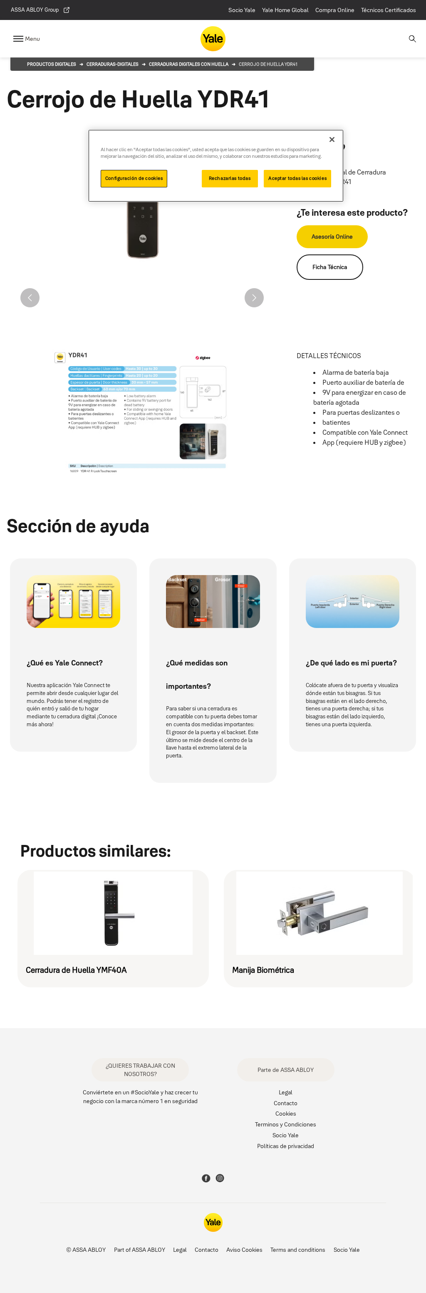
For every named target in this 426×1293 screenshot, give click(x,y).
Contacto (285, 1102)
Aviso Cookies (244, 1249)
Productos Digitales (51, 64)
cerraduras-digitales (113, 64)
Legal (285, 1092)
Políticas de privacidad (285, 1145)
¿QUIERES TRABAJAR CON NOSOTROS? (140, 1069)
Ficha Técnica (329, 267)
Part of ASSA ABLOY (139, 1249)
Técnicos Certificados (388, 10)
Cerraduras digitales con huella (188, 64)
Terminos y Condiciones (285, 1124)
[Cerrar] (332, 139)
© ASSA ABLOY (86, 1249)
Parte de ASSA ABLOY (286, 1069)
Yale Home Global (285, 10)
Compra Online (334, 10)
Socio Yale (241, 10)
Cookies (285, 1113)
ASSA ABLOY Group (35, 9)
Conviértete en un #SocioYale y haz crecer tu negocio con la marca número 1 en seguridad (140, 1096)
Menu (32, 38)
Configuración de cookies (134, 178)
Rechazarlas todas (230, 178)
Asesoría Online (332, 236)
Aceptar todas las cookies (297, 178)
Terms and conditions (297, 1249)
